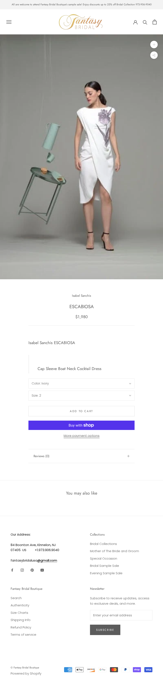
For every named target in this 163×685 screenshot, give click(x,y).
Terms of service (23, 634)
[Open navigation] (8, 22)
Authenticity (20, 605)
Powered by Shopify (26, 673)
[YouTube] (42, 570)
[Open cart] (155, 22)
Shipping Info (21, 620)
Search (16, 598)
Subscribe (105, 630)
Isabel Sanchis (81, 295)
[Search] (145, 22)
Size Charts (19, 612)
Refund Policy (21, 627)
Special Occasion (103, 558)
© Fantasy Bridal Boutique (25, 667)
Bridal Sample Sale (104, 565)
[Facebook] (12, 570)
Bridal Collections (103, 544)
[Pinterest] (32, 570)
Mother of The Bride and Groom (114, 551)
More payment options (82, 435)
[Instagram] (22, 570)
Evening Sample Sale (106, 573)
